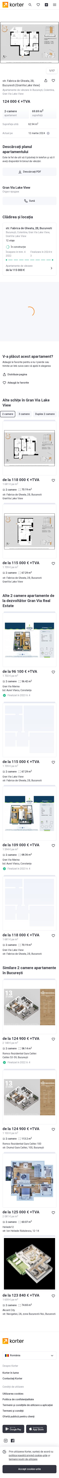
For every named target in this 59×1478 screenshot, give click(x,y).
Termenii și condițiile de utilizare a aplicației (28, 1405)
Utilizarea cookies (13, 1393)
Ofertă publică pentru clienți (18, 1416)
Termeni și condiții (13, 1410)
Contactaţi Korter (12, 1378)
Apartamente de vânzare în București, (23, 89)
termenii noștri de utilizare (23, 1459)
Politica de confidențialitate (18, 1399)
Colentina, (49, 89)
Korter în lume (11, 1372)
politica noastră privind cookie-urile (28, 1455)
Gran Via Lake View (13, 93)
